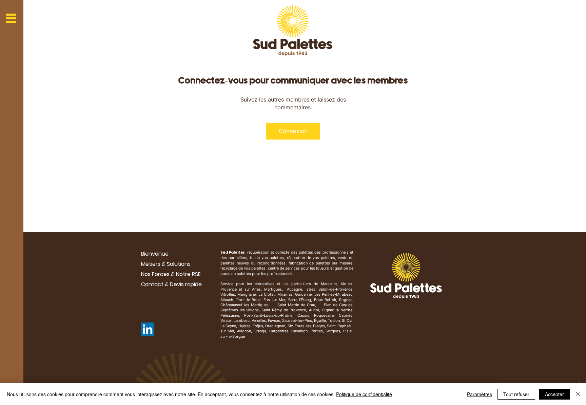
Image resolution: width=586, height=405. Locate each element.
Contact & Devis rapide (171, 284)
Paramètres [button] (479, 394)
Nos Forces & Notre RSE (171, 274)
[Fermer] (578, 394)
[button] (11, 18)
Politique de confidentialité (364, 394)
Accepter (554, 394)
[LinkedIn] (147, 329)
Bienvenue (155, 254)
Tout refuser (516, 394)
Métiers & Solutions (166, 264)
